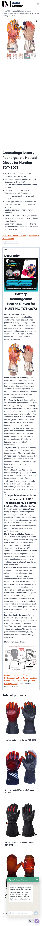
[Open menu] (38, 4)
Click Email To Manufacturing (14, 236)
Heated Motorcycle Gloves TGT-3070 (20, 740)
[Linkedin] (30, 921)
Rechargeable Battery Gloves (16, 678)
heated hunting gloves (12, 243)
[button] (37, 21)
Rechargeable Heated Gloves (16, 675)
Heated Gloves (13, 241)
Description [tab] (8, 249)
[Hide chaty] (37, 921)
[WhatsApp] (34, 921)
